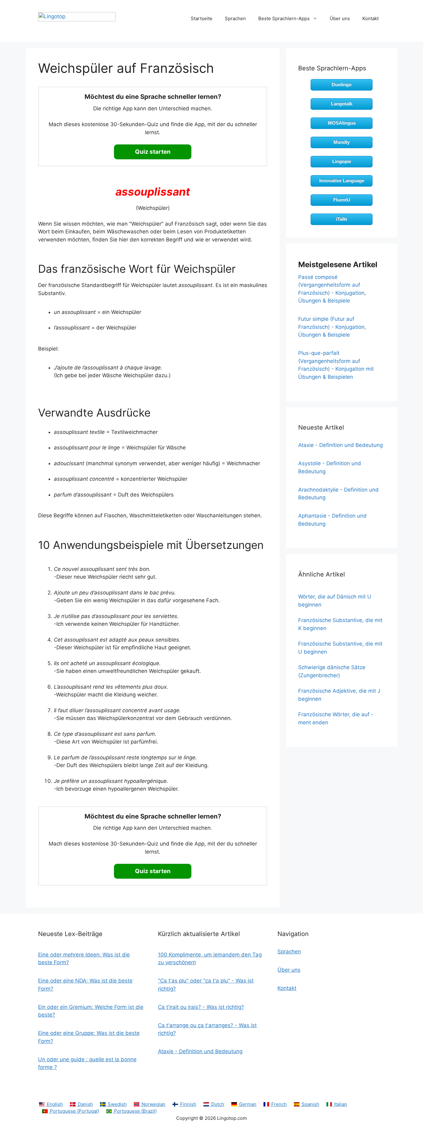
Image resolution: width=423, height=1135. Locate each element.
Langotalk (341, 103)
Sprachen (235, 18)
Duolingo (341, 84)
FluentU (341, 199)
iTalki (341, 219)
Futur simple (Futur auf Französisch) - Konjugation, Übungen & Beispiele (332, 327)
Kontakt (370, 18)
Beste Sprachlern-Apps (284, 18)
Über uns (340, 18)
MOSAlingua (341, 123)
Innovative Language (341, 180)
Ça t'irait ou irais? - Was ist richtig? (201, 1007)
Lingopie (341, 161)
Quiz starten (153, 151)
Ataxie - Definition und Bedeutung (340, 445)
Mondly (342, 142)
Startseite (201, 18)
